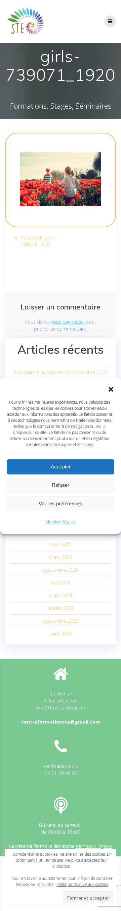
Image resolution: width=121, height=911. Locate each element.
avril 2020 (60, 633)
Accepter (61, 466)
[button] (111, 389)
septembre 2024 (60, 570)
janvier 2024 (61, 608)
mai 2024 (60, 582)
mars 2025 (60, 557)
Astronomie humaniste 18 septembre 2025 (61, 372)
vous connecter (67, 322)
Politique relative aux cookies (82, 884)
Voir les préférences (60, 503)
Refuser (60, 485)
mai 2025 (60, 544)
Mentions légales (61, 522)
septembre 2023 (60, 621)
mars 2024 (60, 595)
